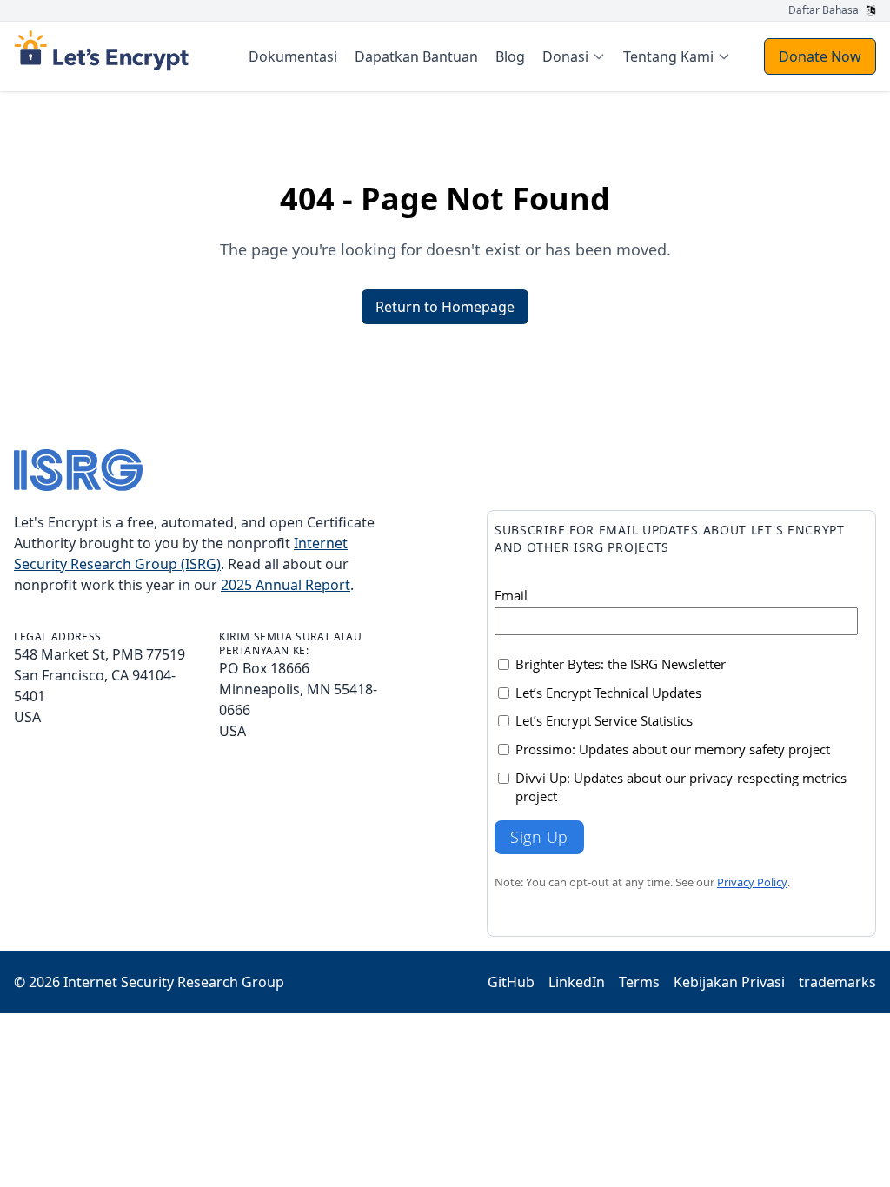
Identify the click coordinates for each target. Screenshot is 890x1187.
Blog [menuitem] (510, 56)
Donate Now (820, 56)
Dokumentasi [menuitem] (293, 56)
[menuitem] (574, 56)
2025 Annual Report (285, 584)
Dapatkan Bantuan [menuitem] (416, 56)
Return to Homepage (445, 306)
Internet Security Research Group (173, 981)
